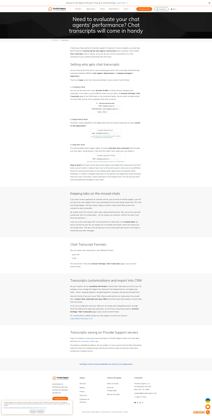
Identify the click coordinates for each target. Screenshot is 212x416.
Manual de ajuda (113, 394)
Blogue (82, 387)
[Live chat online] (207, 406)
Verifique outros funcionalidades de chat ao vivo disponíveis (106, 364)
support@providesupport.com (81, 319)
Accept (33, 411)
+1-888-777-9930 (140, 397)
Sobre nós (83, 395)
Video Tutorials (112, 384)
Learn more (121, 3)
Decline (41, 411)
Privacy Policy (43, 408)
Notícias (83, 384)
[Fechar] (209, 2)
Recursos (55, 40)
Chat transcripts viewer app (87, 341)
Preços (102, 9)
